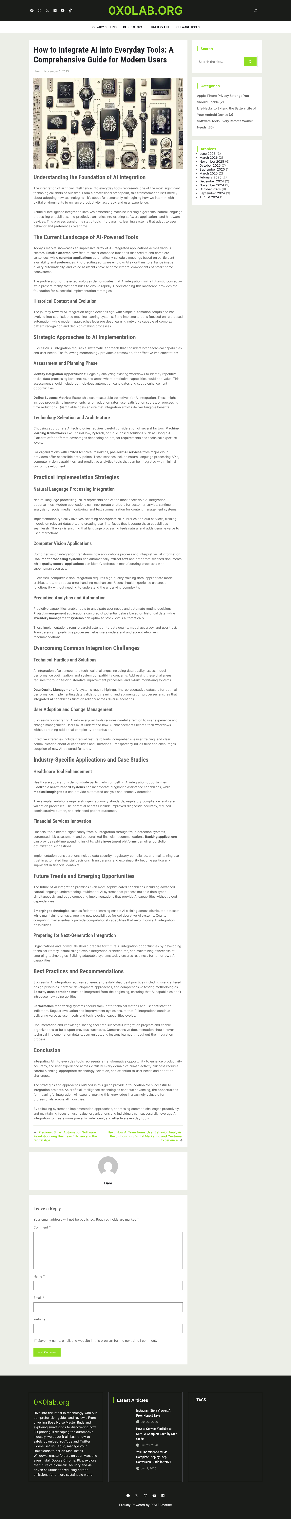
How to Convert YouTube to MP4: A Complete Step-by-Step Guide (156, 1434)
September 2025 (212, 169)
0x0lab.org (145, 10)
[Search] (250, 61)
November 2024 (212, 185)
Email (38, 1298)
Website (39, 1319)
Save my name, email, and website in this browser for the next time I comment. (97, 1341)
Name (39, 1276)
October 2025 (210, 165)
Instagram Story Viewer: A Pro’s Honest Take (153, 1413)
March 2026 (209, 157)
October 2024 (210, 189)
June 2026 (208, 154)
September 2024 (212, 193)
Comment (42, 1227)
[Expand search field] (255, 10)
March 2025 (209, 173)
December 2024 (212, 181)
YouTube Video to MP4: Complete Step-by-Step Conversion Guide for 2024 (153, 1457)
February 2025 (211, 177)
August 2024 (209, 197)
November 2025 (212, 161)
